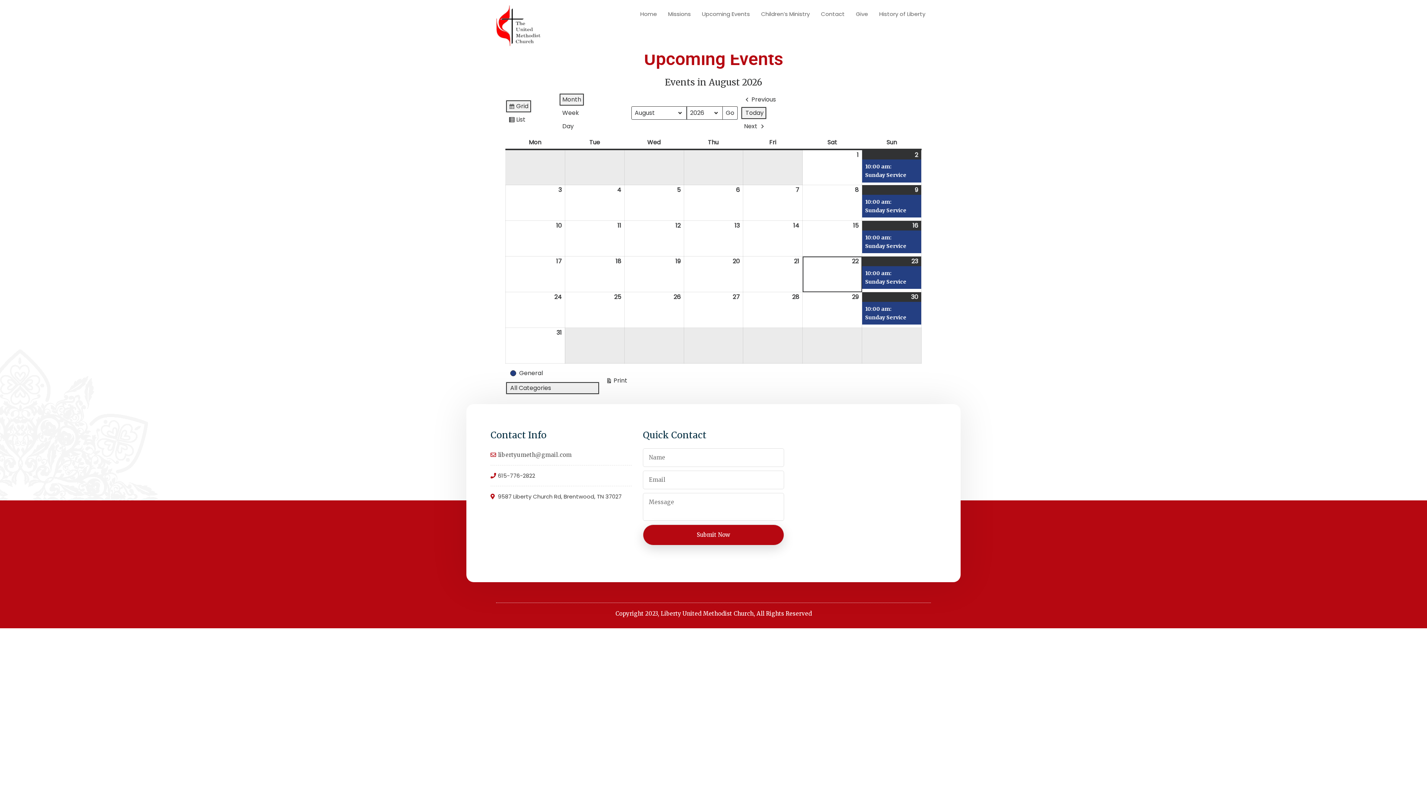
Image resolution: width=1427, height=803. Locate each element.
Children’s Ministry (785, 14)
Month (571, 99)
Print (616, 381)
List (516, 120)
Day (568, 126)
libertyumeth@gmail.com (535, 454)
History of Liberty (902, 14)
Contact (833, 14)
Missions (679, 14)
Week (570, 113)
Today (754, 113)
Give (862, 14)
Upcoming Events (726, 14)
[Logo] (518, 27)
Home (648, 14)
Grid (518, 107)
